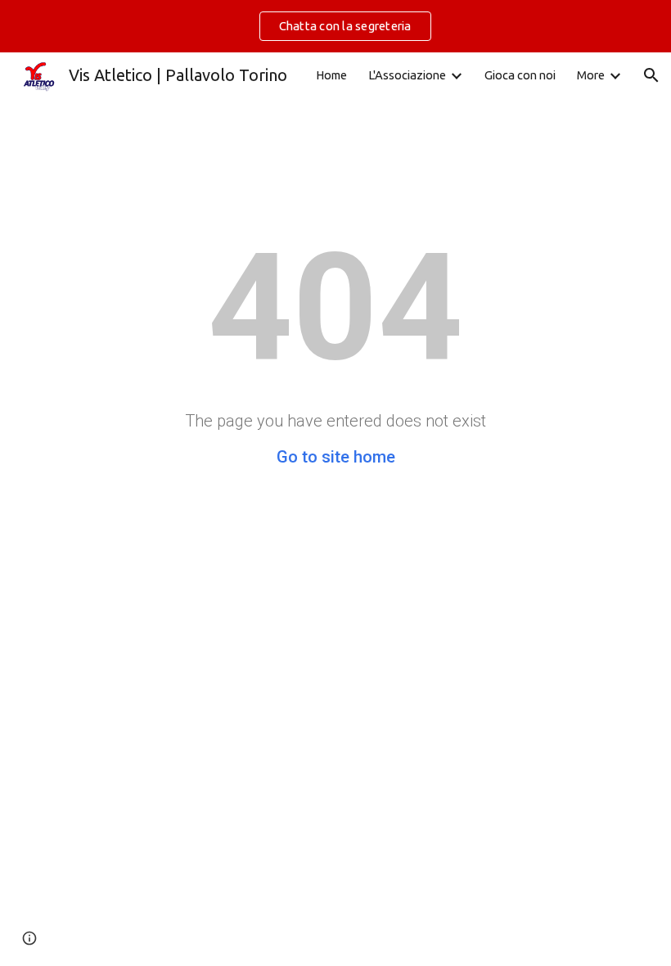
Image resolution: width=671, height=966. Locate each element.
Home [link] (331, 75)
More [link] (591, 75)
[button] (651, 75)
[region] (335, 26)
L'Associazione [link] (407, 75)
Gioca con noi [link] (520, 75)
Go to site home (336, 457)
